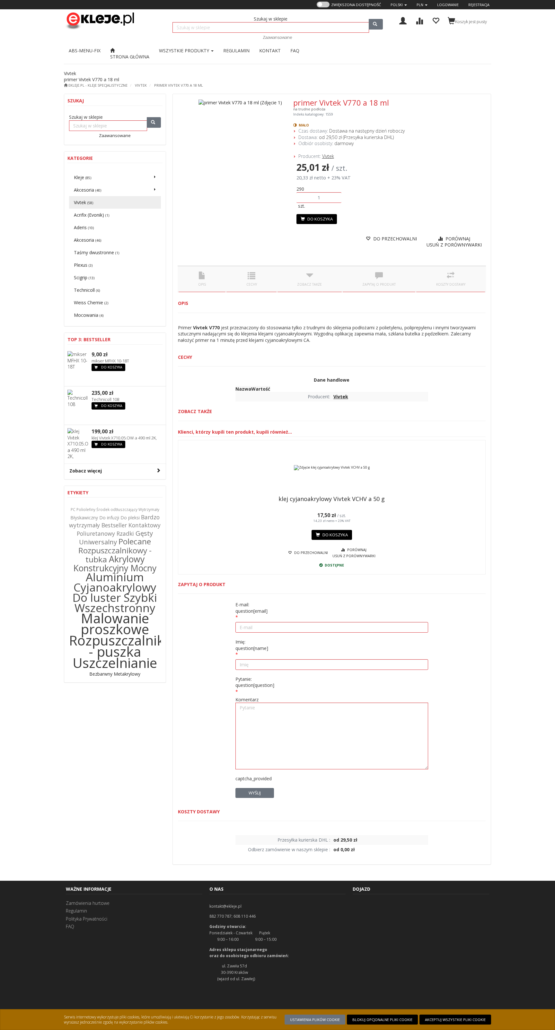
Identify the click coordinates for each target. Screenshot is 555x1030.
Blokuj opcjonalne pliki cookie (382, 1019)
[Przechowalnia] (436, 20)
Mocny (143, 568)
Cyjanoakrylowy (115, 587)
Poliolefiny (85, 509)
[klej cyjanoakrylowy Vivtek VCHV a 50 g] (332, 467)
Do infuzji (109, 518)
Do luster (97, 597)
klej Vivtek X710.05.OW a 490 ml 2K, (124, 438)
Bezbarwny (100, 674)
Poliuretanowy (96, 533)
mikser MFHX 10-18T (110, 361)
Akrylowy (127, 559)
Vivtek (141, 85)
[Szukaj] (376, 24)
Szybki (140, 597)
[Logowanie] (403, 20)
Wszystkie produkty (184, 51)
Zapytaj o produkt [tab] (379, 284)
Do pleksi (130, 518)
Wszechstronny (115, 607)
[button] (399, 4)
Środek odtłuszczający (116, 509)
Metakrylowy (127, 674)
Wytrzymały (148, 509)
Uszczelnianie (115, 662)
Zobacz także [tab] (309, 284)
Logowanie (448, 4)
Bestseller (114, 525)
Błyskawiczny (84, 518)
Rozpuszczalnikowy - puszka (129, 646)
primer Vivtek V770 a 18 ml (178, 85)
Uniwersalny (98, 541)
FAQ (70, 926)
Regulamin (76, 911)
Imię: (251, 645)
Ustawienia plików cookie (315, 1019)
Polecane (135, 541)
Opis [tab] (202, 284)
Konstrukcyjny (101, 568)
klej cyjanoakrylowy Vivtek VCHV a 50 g (331, 499)
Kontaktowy (144, 525)
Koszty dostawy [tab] (450, 284)
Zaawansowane (277, 37)
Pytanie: (254, 682)
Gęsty (144, 533)
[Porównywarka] (419, 20)
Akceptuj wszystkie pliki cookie (455, 1019)
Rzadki (125, 533)
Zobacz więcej (85, 471)
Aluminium (115, 576)
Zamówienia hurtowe (88, 903)
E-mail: (251, 608)
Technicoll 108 (105, 399)
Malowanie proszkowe (115, 623)
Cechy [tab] (251, 284)
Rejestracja (478, 4)
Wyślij (255, 793)
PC (73, 509)
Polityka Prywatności (86, 919)
